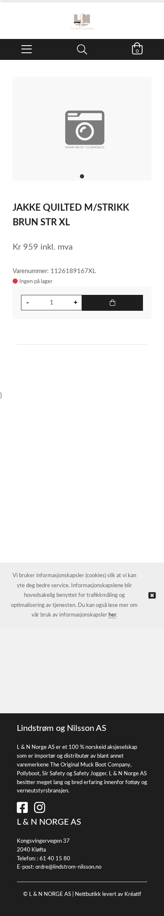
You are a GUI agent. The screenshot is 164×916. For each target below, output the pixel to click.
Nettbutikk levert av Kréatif (108, 894)
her (112, 615)
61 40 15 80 (55, 859)
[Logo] (82, 16)
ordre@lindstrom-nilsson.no (68, 867)
